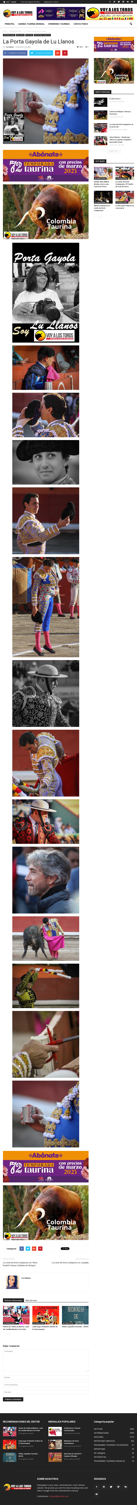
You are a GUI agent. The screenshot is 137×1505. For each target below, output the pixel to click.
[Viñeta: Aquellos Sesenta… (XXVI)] (75, 1315)
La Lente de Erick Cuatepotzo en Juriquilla (70, 1262)
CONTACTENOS (80, 24)
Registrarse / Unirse (51, 2)
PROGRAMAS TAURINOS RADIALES (109, 1461)
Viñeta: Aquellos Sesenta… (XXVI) (75, 1327)
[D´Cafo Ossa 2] (100, 102)
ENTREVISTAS (100, 1457)
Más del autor (31, 1300)
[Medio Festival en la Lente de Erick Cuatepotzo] (103, 197)
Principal (10, 24)
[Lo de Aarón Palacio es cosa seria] (124, 197)
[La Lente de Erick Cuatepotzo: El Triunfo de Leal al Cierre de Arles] (124, 173)
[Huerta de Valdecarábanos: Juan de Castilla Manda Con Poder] (16, 1315)
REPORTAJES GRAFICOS (42, 35)
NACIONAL (20, 35)
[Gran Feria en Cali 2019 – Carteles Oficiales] (55, 1457)
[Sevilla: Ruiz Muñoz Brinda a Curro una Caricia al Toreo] (103, 173)
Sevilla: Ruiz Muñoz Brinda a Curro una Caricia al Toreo (101, 184)
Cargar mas (113, 151)
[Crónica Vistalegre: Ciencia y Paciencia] (100, 115)
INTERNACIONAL (9, 35)
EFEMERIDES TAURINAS (59, 24)
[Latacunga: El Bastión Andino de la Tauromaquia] (45, 1315)
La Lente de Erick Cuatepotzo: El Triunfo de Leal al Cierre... (124, 184)
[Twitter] (119, 2)
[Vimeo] (123, 2)
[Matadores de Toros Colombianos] (55, 1444)
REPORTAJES (99, 1449)
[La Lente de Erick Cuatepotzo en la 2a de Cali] (100, 127)
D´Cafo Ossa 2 (114, 99)
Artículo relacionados (13, 1300)
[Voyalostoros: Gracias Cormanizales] (55, 1431)
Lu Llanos (10, 47)
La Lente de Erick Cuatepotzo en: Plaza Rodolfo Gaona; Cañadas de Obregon (20, 1264)
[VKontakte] (128, 2)
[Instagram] (114, 2)
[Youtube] (132, 2)
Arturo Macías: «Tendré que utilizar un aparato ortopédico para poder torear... (120, 139)
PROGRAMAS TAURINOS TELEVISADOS (111, 1445)
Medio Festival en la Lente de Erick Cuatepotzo (102, 208)
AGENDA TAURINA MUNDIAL (31, 24)
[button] (131, 24)
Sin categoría (99, 1453)
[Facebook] (110, 2)
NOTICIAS (29, 35)
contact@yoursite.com (59, 1496)
